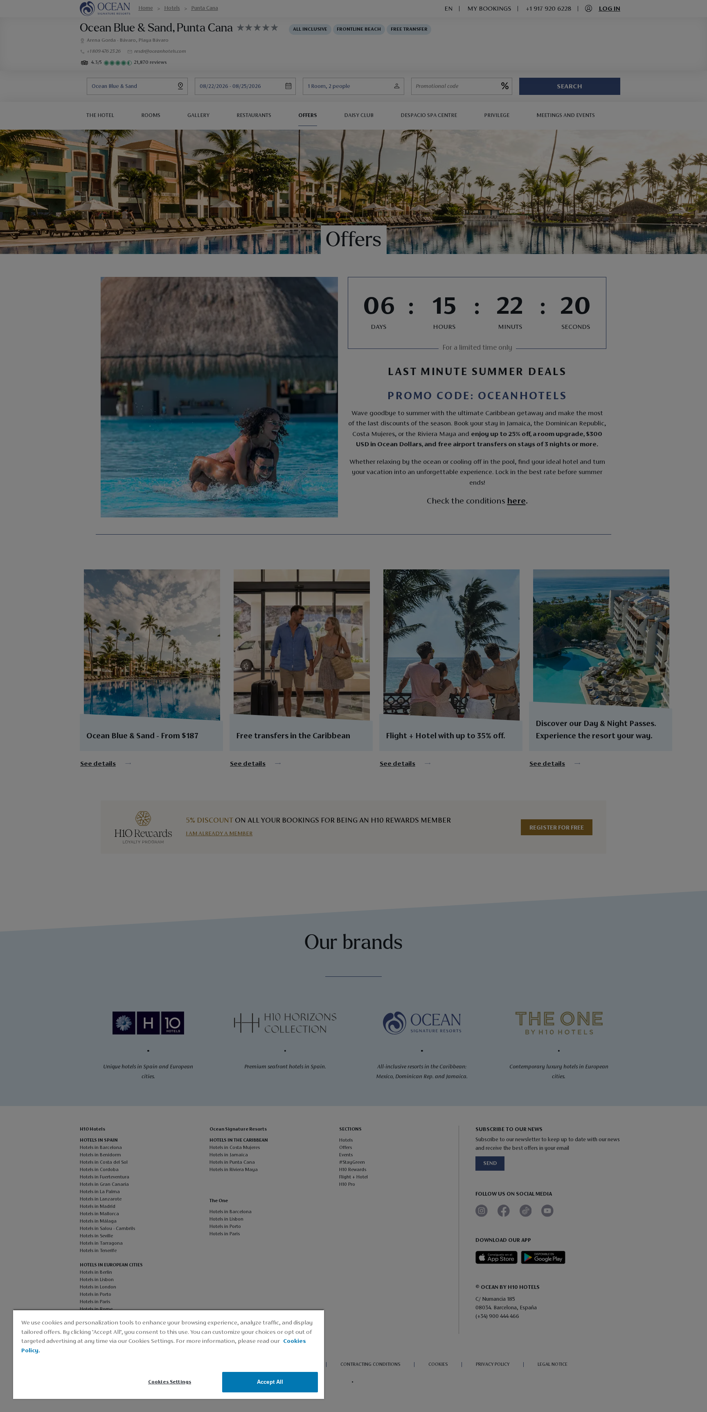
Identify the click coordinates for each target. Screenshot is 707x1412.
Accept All (270, 1382)
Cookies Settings (169, 1382)
